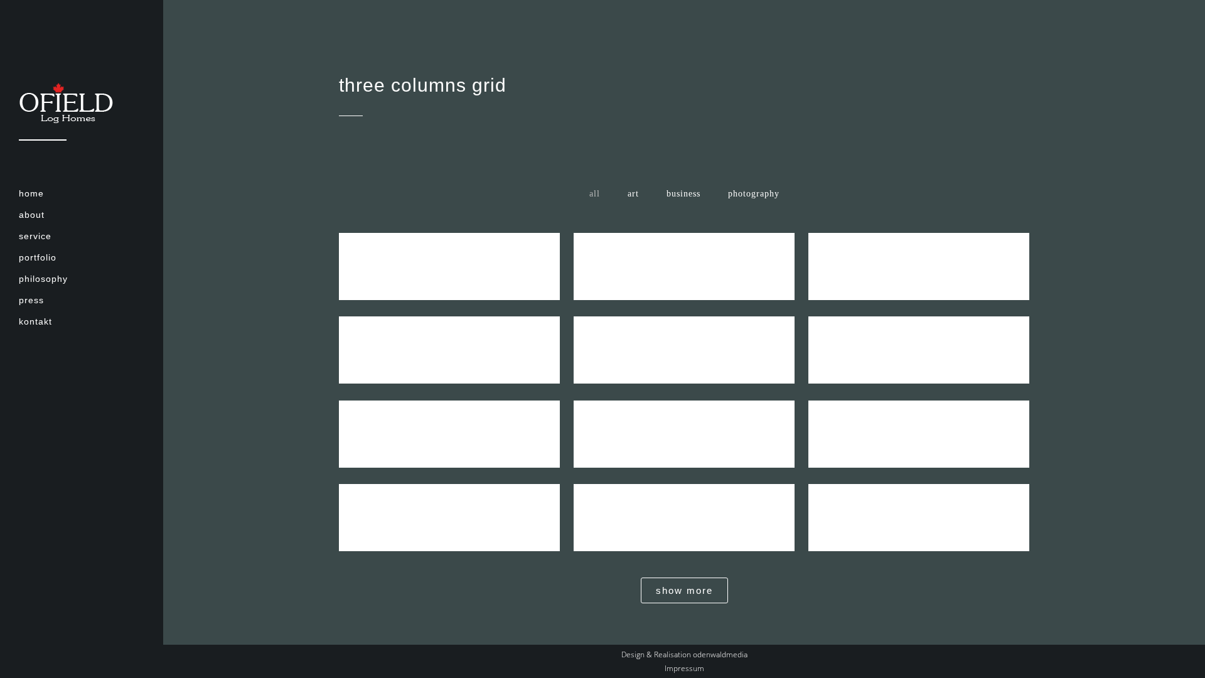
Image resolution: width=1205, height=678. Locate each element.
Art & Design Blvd (919, 339)
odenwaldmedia (720, 654)
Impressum (684, 668)
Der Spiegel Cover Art (684, 339)
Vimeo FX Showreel (449, 339)
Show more (684, 590)
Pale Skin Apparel (684, 507)
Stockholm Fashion (449, 256)
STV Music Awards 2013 (449, 507)
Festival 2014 (449, 423)
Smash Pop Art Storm (684, 423)
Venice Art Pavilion (918, 256)
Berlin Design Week (684, 256)
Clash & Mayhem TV (919, 507)
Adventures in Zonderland (919, 423)
